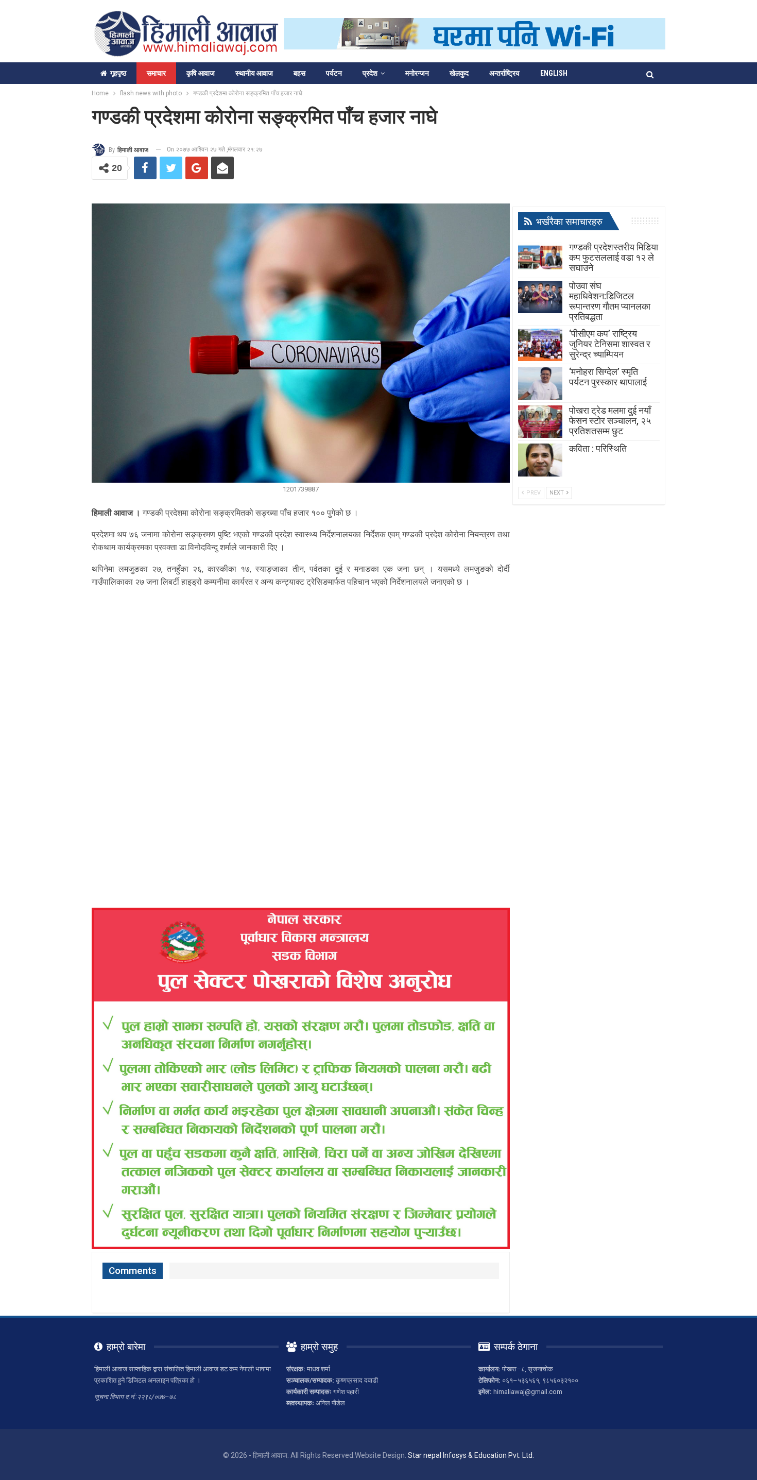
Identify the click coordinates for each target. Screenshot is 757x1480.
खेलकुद (459, 73)
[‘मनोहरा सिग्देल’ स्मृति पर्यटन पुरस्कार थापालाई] (540, 383)
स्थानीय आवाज (254, 73)
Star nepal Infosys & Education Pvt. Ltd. (471, 1455)
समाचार (156, 73)
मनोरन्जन (417, 73)
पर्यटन (334, 73)
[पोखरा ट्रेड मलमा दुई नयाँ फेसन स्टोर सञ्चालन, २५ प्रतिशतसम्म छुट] (540, 421)
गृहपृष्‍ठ (118, 73)
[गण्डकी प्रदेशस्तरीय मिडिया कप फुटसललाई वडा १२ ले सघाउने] (540, 258)
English (553, 73)
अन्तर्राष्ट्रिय (504, 73)
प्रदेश (370, 73)
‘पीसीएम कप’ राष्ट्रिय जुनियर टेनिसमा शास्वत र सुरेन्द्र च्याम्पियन (609, 344)
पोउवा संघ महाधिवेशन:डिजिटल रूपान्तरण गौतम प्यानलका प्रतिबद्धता (609, 301)
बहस (299, 73)
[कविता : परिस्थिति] (540, 460)
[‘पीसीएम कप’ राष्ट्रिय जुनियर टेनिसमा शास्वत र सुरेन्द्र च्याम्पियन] (540, 345)
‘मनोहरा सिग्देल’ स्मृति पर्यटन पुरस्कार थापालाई (608, 376)
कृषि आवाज (200, 73)
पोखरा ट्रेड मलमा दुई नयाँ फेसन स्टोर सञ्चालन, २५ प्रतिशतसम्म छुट (610, 420)
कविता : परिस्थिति (598, 448)
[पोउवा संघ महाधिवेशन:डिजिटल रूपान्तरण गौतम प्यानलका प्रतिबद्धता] (540, 297)
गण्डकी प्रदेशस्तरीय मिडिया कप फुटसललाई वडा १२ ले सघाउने (613, 257)
